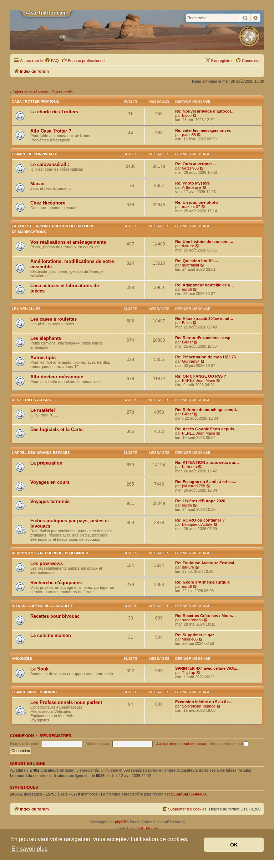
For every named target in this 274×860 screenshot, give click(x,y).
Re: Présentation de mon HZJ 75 (205, 357)
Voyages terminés (50, 501)
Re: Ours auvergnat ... (195, 164)
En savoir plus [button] (29, 849)
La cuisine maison (50, 635)
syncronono (192, 620)
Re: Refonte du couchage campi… (207, 410)
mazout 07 (191, 206)
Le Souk (39, 669)
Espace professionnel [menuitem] (86, 60)
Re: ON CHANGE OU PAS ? (200, 376)
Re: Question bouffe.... (196, 261)
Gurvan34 (190, 361)
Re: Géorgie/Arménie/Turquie (202, 582)
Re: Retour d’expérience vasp (202, 338)
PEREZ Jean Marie (198, 380)
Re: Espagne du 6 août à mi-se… (206, 482)
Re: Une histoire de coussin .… (204, 241)
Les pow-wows (46, 563)
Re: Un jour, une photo (196, 202)
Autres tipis (43, 357)
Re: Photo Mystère (192, 183)
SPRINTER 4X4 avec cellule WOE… (207, 668)
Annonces (22, 658)
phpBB (120, 822)
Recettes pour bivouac (55, 616)
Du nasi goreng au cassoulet (42, 606)
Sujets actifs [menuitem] (62, 92)
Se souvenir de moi (226, 743)
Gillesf (187, 342)
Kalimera (189, 467)
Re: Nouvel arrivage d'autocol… (205, 111)
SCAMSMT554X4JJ (188, 794)
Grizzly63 (190, 168)
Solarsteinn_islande (198, 706)
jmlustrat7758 (193, 486)
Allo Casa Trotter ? (50, 131)
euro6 (187, 289)
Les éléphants (45, 338)
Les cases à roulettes (53, 319)
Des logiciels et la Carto (56, 429)
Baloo (187, 115)
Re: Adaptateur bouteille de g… (204, 285)
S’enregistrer (55, 736)
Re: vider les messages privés (203, 130)
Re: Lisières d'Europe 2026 (200, 501)
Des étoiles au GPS (31, 400)
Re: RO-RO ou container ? (200, 520)
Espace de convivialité (35, 154)
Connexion (22, 736)
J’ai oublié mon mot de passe (181, 743)
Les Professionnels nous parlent (66, 702)
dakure (188, 246)
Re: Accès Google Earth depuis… (206, 429)
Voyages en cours (50, 482)
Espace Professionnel (35, 692)
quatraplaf (190, 265)
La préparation (46, 463)
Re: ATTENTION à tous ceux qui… (207, 462)
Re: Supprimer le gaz (194, 635)
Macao (37, 183)
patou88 (189, 135)
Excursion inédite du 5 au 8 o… (204, 702)
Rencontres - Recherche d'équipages (50, 553)
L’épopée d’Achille (197, 524)
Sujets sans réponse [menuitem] (30, 92)
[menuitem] (52, 60)
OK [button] (234, 845)
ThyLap (188, 672)
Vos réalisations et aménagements (68, 242)
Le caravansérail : (49, 164)
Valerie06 (190, 639)
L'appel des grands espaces (41, 453)
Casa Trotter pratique (35, 101)
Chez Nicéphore (47, 203)
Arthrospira (191, 187)
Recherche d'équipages (56, 582)
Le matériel (42, 410)
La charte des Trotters (54, 111)
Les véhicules (26, 309)
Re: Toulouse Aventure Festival (204, 563)
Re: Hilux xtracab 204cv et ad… (204, 318)
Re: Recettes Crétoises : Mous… (205, 615)
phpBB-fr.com (147, 828)
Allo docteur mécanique (56, 376)
